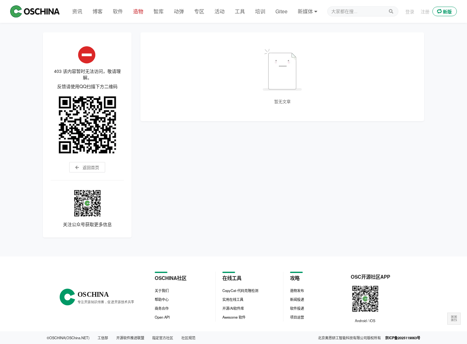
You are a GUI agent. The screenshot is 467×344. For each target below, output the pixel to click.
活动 (219, 11)
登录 (409, 11)
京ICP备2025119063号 (402, 337)
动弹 (179, 11)
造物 (138, 11)
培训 (260, 11)
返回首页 (90, 167)
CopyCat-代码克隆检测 (240, 290)
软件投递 (297, 308)
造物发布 (297, 290)
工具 (240, 11)
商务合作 (162, 308)
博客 (97, 11)
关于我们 (162, 290)
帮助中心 (162, 299)
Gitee (281, 11)
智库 (158, 11)
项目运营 (297, 317)
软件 (118, 11)
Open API (162, 317)
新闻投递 (297, 299)
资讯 (77, 11)
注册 (425, 11)
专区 (199, 11)
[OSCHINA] (34, 11)
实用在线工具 (232, 299)
